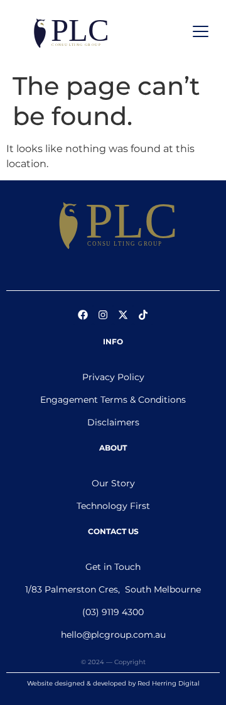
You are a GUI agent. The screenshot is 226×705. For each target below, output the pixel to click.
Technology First (113, 505)
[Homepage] (113, 225)
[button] (201, 33)
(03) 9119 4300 (113, 612)
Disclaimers (113, 422)
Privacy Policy (113, 377)
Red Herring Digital (168, 683)
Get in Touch (113, 566)
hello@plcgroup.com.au (113, 634)
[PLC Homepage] (68, 33)
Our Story (113, 483)
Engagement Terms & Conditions (113, 399)
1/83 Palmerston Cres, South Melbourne (113, 589)
